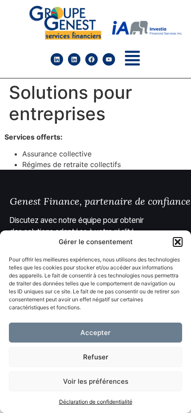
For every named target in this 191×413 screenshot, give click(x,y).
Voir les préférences (95, 381)
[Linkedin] (57, 59)
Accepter (95, 332)
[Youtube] (109, 59)
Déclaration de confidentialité (95, 401)
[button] (177, 242)
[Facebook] (91, 59)
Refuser (95, 357)
